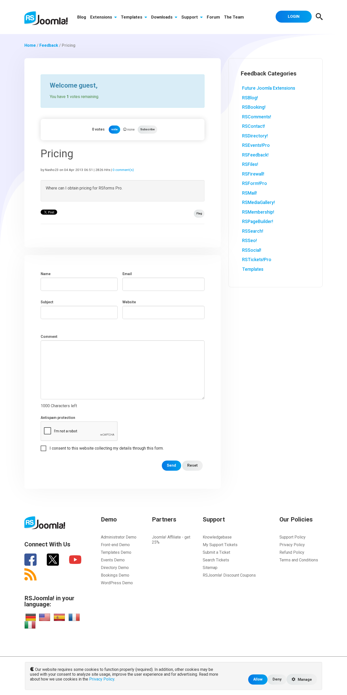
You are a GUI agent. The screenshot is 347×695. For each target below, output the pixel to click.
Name (46, 274)
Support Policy (292, 537)
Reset (192, 465)
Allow (257, 679)
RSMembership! (258, 212)
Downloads (162, 17)
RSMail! (249, 193)
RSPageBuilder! (257, 221)
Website (129, 302)
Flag (199, 213)
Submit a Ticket (216, 552)
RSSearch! (252, 231)
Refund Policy (291, 552)
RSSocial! (251, 250)
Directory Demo (115, 567)
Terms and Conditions (298, 560)
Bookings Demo (115, 575)
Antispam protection (58, 418)
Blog (81, 17)
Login (293, 16)
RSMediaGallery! (258, 202)
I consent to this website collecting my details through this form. (107, 448)
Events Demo (113, 560)
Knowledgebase (217, 537)
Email (127, 274)
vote (114, 129)
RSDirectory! (255, 135)
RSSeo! (249, 240)
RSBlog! (250, 97)
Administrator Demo (118, 537)
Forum (213, 17)
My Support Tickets (220, 544)
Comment (49, 337)
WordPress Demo (117, 582)
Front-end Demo (115, 544)
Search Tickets (216, 560)
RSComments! (256, 116)
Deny (277, 679)
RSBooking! (253, 107)
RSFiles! (250, 164)
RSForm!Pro (254, 183)
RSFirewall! (253, 174)
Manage (304, 679)
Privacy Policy (292, 544)
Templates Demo (116, 552)
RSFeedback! (255, 154)
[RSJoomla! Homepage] (46, 17)
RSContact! (253, 126)
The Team (234, 17)
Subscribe (147, 129)
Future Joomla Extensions (268, 88)
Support (190, 17)
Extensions (101, 17)
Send (171, 465)
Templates (132, 17)
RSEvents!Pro (256, 145)
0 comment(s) (123, 170)
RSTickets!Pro (256, 259)
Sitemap (210, 567)
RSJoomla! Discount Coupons (229, 575)
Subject (47, 302)
